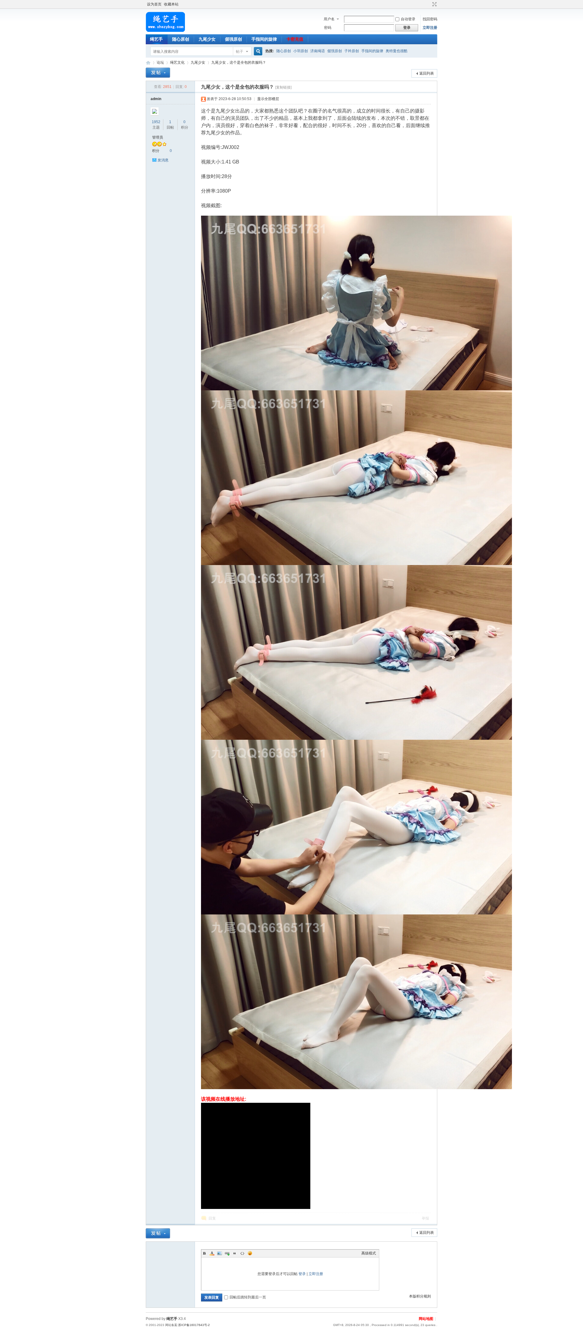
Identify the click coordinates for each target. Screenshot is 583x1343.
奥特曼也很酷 (396, 51)
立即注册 (430, 27)
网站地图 (426, 1319)
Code (242, 1253)
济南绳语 (317, 51)
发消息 (163, 160)
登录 (302, 1274)
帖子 (239, 51)
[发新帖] (158, 73)
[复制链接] (283, 87)
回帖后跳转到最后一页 (248, 1297)
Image (219, 1253)
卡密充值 (294, 39)
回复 (212, 1218)
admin (156, 99)
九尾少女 (207, 39)
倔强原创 (233, 39)
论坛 (160, 62)
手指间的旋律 (264, 39)
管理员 (157, 137)
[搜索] (257, 51)
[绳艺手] (165, 31)
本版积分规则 (420, 1296)
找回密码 (430, 19)
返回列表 (426, 73)
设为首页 (154, 4)
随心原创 (180, 39)
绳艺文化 (177, 62)
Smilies (250, 1253)
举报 (425, 1218)
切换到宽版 (433, 4)
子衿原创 (351, 51)
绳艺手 (156, 39)
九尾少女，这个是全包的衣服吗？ (238, 62)
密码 (327, 27)
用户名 (329, 19)
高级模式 (368, 1253)
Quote (235, 1253)
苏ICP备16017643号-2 (194, 1325)
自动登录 (408, 19)
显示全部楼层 (268, 99)
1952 (156, 122)
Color (212, 1253)
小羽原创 (300, 51)
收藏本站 (171, 4)
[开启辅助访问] (428, 4)
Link (227, 1253)
